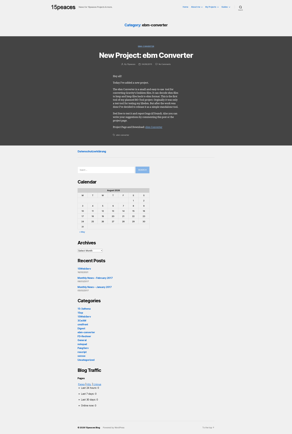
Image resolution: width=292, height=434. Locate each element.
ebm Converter (153, 127)
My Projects (210, 7)
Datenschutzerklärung (92, 151)
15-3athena (84, 308)
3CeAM (82, 320)
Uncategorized (86, 360)
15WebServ (84, 268)
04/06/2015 (147, 64)
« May (82, 232)
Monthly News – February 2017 (95, 278)
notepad (82, 344)
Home (185, 7)
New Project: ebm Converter (146, 55)
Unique (97, 384)
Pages (81, 384)
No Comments (165, 64)
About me (195, 7)
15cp (80, 312)
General (82, 340)
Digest (81, 328)
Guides (224, 7)
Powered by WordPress (114, 427)
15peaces (131, 64)
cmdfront (83, 324)
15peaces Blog (92, 427)
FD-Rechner (84, 336)
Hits (88, 384)
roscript (82, 352)
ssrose (81, 356)
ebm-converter (146, 46)
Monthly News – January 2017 (95, 287)
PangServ (83, 348)
